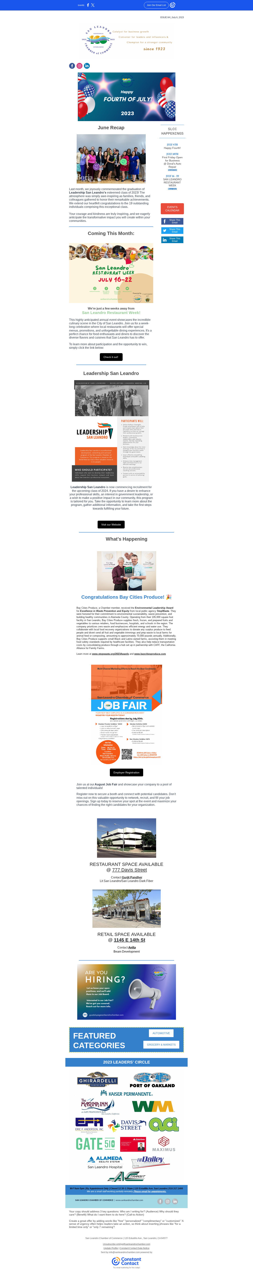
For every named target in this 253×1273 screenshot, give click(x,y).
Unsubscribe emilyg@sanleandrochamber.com (126, 1244)
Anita (132, 947)
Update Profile (111, 1248)
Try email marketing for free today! (126, 1268)
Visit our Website (111, 524)
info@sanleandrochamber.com (124, 1252)
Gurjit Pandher (132, 877)
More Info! (172, 189)
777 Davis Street (129, 869)
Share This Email (174, 221)
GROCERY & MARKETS (161, 1044)
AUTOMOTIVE (161, 1033)
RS (172, 198)
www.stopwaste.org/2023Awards (110, 653)
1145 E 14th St (129, 939)
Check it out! (111, 357)
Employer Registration (126, 772)
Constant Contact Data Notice (134, 1248)
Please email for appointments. (149, 1191)
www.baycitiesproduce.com (150, 653)
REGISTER (172, 170)
